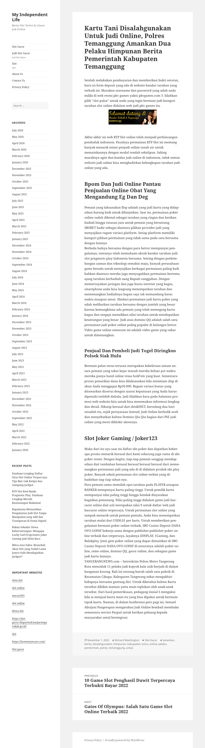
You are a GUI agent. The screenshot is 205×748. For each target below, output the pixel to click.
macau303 (18, 595)
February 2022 (21, 443)
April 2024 (18, 296)
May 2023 (18, 367)
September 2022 (22, 418)
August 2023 (19, 347)
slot (14, 634)
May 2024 (18, 290)
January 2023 (20, 392)
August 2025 (19, 194)
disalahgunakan (102, 644)
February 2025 (21, 232)
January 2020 (20, 450)
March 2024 (19, 303)
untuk (129, 648)
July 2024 (17, 277)
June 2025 (18, 207)
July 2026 (17, 130)
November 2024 (21, 252)
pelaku (162, 644)
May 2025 (18, 213)
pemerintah (91, 648)
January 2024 (20, 316)
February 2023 (21, 386)
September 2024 (22, 264)
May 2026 (18, 137)
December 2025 (21, 169)
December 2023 (21, 322)
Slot (14, 65)
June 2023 (18, 360)
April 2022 (18, 431)
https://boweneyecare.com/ (28, 641)
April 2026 (18, 143)
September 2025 (22, 188)
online (153, 644)
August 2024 (19, 271)
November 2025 (21, 175)
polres (104, 648)
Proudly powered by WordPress (124, 740)
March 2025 (19, 226)
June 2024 (18, 284)
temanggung (117, 648)
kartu (145, 644)
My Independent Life (30, 17)
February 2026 (21, 156)
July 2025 (17, 200)
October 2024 (20, 258)
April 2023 (18, 373)
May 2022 (18, 424)
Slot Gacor (18, 46)
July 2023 (17, 354)
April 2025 (18, 220)
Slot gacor (18, 649)
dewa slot (18, 611)
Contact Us (18, 80)
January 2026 (20, 162)
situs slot (17, 580)
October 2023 (20, 335)
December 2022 (21, 399)
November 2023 (21, 328)
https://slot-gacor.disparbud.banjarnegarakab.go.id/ (29, 622)
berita (88, 644)
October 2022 (20, 411)
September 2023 (22, 341)
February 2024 (21, 309)
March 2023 (19, 379)
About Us (17, 74)
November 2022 (21, 405)
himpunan (120, 644)
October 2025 (20, 181)
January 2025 (20, 239)
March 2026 (19, 149)
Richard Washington (127, 640)
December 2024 (21, 245)
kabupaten (133, 644)
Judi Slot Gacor (21, 55)
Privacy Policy (20, 87)
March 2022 (19, 437)
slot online (18, 588)
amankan (168, 640)
